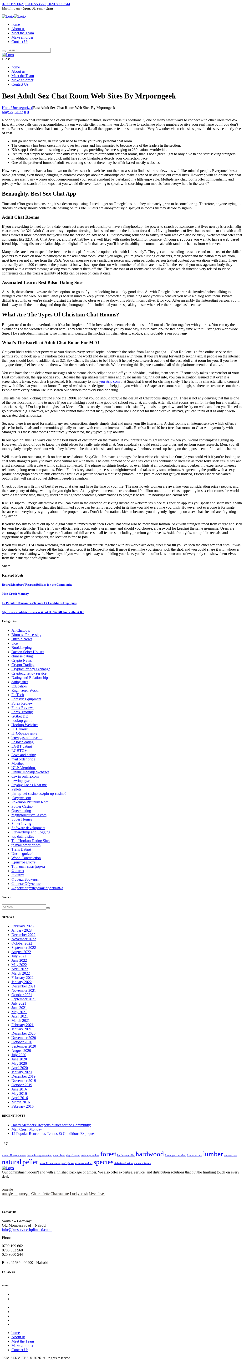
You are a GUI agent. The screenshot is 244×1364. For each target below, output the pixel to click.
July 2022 (18, 956)
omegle (7, 1189)
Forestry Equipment (26, 699)
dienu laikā (59, 1155)
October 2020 (21, 1042)
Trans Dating (21, 849)
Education (19, 686)
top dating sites (22, 836)
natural (11, 1162)
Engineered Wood (25, 690)
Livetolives (97, 1194)
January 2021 (21, 1029)
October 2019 (21, 1085)
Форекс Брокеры (25, 879)
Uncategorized (22, 108)
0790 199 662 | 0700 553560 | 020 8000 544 (36, 4)
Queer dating (21, 811)
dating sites (19, 682)
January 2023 (21, 930)
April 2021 (19, 1016)
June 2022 (19, 960)
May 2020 (19, 1063)
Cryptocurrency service (28, 673)
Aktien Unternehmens (14, 1155)
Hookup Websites (24, 725)
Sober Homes (21, 819)
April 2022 (19, 969)
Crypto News (21, 660)
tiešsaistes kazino (123, 1163)
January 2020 (21, 1072)
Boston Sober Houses (27, 652)
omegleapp (10, 1194)
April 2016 (19, 1098)
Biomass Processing (26, 635)
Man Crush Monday (15, 593)
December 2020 (23, 1033)
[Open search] (4, 51)
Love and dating (23, 755)
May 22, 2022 (12, 112)
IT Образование (24, 733)
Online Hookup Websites (30, 772)
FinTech (17, 695)
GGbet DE (19, 716)
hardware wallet (126, 1155)
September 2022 (23, 948)
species (103, 1162)
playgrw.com (21, 798)
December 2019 (23, 1076)
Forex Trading (22, 712)
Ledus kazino (194, 1155)
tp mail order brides (26, 845)
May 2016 (19, 1093)
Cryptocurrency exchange (30, 669)
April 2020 (19, 1068)
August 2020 (21, 1051)
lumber (213, 1154)
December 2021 (23, 986)
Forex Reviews (22, 708)
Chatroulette (40, 1194)
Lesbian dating (22, 742)
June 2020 (19, 1059)
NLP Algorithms (23, 768)
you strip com (109, 381)
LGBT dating (21, 746)
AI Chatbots (20, 630)
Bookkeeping (21, 648)
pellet (30, 1162)
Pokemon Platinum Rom (29, 802)
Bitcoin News (21, 639)
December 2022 (23, 935)
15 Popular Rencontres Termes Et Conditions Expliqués (39, 603)
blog (14, 643)
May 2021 (19, 1012)
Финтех (17, 871)
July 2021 (18, 1003)
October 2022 (21, 943)
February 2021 (22, 1025)
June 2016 (19, 1089)
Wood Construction (26, 858)
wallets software (142, 1163)
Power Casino (22, 806)
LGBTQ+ (19, 751)
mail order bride (23, 759)
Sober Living (21, 824)
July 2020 (18, 1055)
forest (108, 1154)
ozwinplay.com (22, 781)
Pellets (16, 789)
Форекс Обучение (26, 884)
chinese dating (22, 656)
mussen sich (230, 1155)
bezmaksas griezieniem (39, 1155)
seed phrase (67, 1163)
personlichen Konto (50, 1163)
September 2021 (23, 999)
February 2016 (22, 1106)
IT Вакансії (20, 729)
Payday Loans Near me (29, 785)
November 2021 (23, 990)
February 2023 (22, 926)
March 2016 (20, 1102)
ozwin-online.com (25, 776)
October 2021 (21, 995)
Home (6, 108)
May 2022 (19, 965)
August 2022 (21, 952)
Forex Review (22, 703)
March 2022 (20, 973)
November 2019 (23, 1081)
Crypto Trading (23, 665)
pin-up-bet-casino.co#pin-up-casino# (38, 793)
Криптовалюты (23, 862)
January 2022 (21, 982)
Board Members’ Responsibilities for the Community (37, 584)
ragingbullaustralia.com (28, 815)
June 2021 (19, 1008)
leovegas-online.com (26, 738)
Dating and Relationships (30, 678)
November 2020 (23, 1038)
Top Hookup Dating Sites (30, 841)
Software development (28, 828)
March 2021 (20, 1020)
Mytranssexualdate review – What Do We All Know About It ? (43, 612)
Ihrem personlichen (175, 1155)
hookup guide (21, 720)
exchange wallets (90, 1155)
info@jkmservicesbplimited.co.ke (27, 1230)
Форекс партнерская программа (37, 888)
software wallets (83, 1163)
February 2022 (22, 978)
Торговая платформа (28, 866)
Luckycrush (79, 1194)
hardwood (150, 1154)
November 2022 (23, 939)
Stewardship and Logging (30, 832)
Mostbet (17, 763)
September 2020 (23, 1046)
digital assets (73, 1155)
